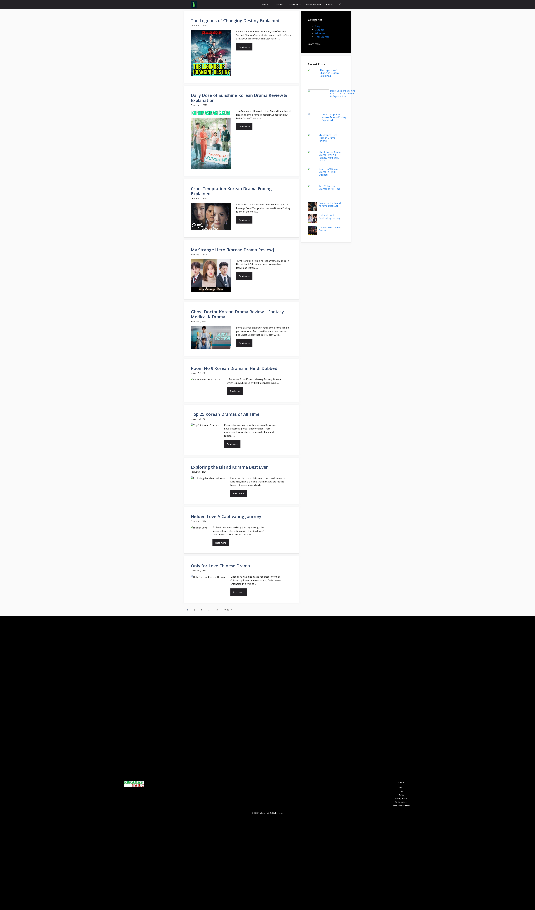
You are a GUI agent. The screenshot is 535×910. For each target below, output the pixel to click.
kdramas (320, 33)
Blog (317, 26)
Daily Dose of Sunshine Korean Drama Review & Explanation (239, 97)
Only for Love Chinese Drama (220, 566)
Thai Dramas (295, 4)
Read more (244, 46)
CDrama (319, 29)
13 (216, 609)
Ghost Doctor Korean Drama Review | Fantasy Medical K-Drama (237, 314)
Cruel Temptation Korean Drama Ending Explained (231, 191)
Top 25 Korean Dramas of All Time (225, 414)
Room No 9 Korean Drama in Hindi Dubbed (234, 368)
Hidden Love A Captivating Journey (226, 516)
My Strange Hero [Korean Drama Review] (232, 250)
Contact (330, 4)
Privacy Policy (401, 798)
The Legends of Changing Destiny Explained (235, 20)
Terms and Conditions (401, 805)
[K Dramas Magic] (194, 4)
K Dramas (278, 4)
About (265, 4)
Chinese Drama (313, 4)
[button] (340, 4)
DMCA (401, 795)
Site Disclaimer (401, 802)
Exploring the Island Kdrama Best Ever (229, 467)
